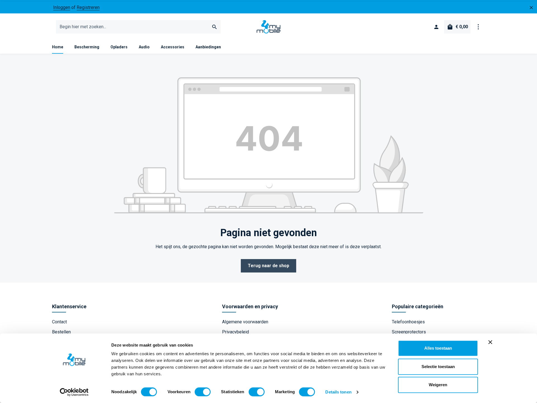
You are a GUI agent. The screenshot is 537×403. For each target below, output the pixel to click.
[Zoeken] (215, 27)
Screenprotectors (409, 332)
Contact (59, 321)
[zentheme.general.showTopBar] (478, 27)
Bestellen (61, 332)
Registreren (88, 7)
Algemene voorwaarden (245, 321)
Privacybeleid (235, 332)
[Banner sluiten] (490, 342)
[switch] (203, 391)
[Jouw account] (436, 27)
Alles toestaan (438, 348)
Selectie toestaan (438, 366)
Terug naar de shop (268, 265)
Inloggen (61, 7)
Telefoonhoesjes (408, 321)
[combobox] (132, 27)
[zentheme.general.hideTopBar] (531, 7)
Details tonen (338, 392)
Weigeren (438, 384)
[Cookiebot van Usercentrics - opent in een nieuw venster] (74, 392)
